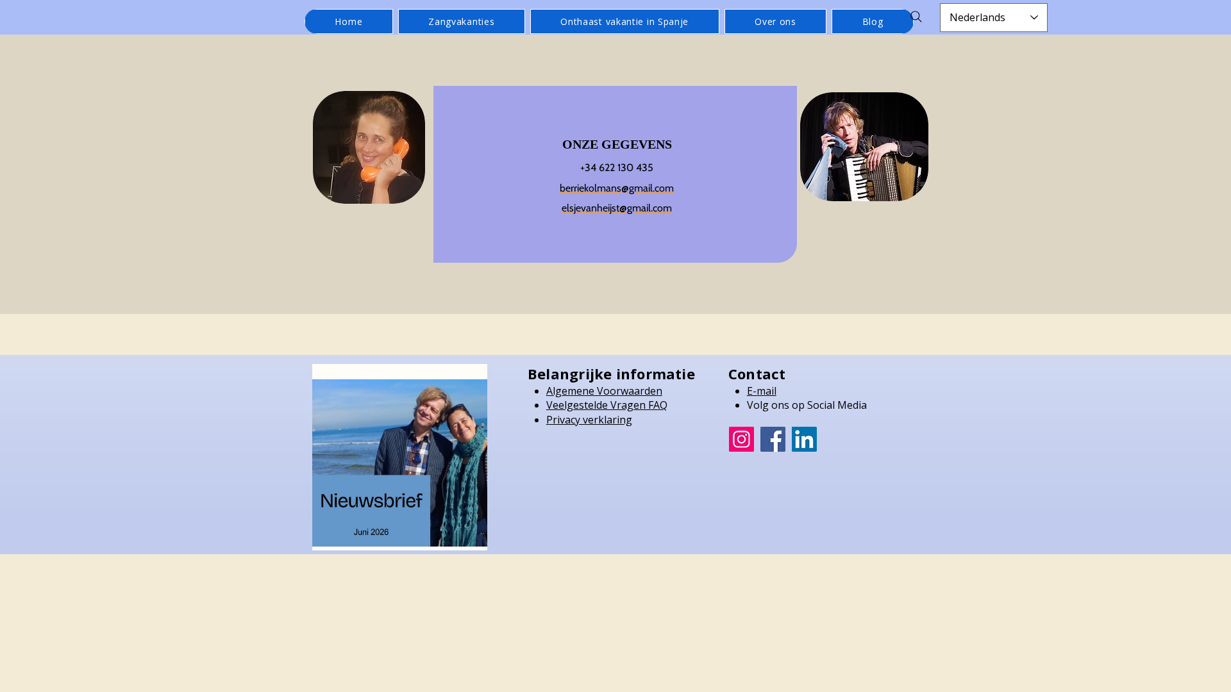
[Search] (916, 16)
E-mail (761, 391)
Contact (757, 373)
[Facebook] (772, 439)
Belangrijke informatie (611, 373)
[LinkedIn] (804, 439)
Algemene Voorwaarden (604, 391)
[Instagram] (741, 439)
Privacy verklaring (589, 420)
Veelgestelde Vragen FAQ (606, 405)
